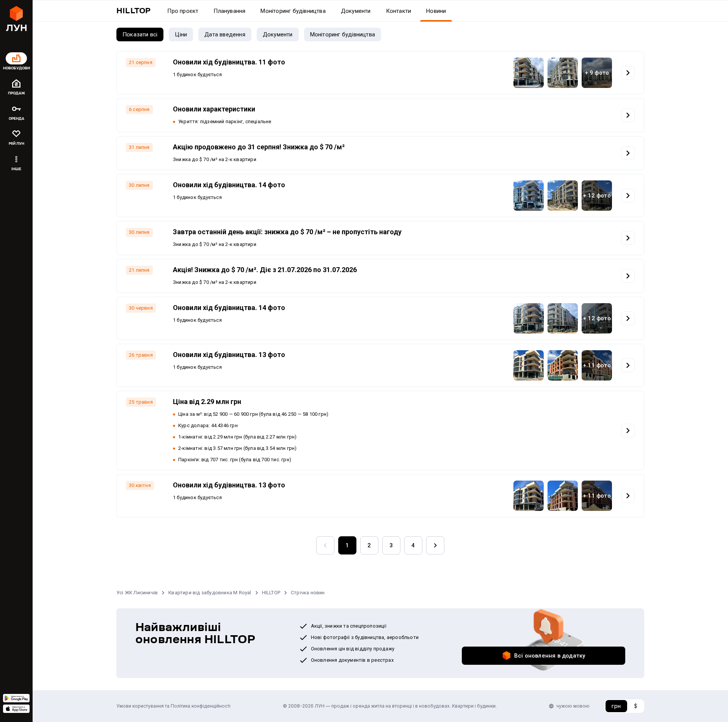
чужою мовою (573, 706)
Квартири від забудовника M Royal (209, 592)
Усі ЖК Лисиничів (137, 592)
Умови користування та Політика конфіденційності (173, 706)
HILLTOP (271, 592)
